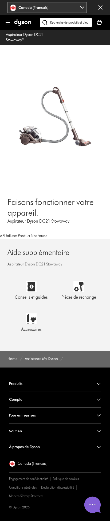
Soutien (15, 431)
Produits (15, 383)
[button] (28, 463)
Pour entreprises (22, 415)
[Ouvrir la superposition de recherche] (66, 22)
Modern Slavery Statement (26, 496)
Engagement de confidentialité (28, 479)
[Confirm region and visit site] (100, 7)
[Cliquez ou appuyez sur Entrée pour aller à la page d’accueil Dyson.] (22, 24)
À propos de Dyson (24, 447)
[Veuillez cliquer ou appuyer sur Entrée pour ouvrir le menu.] (7, 22)
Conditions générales (23, 487)
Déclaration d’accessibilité (57, 487)
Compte (15, 399)
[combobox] (47, 7)
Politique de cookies (66, 479)
